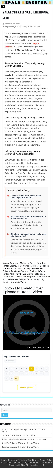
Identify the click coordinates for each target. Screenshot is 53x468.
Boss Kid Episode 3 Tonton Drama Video (20, 443)
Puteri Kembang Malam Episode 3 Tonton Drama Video (24, 430)
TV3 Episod (37, 26)
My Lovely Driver (25, 26)
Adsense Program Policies (26, 462)
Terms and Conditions (28, 460)
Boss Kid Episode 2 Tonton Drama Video (20, 447)
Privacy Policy (46, 460)
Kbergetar (30, 276)
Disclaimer (7, 462)
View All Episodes (26, 387)
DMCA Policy (46, 462)
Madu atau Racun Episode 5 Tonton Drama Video (24, 439)
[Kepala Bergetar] (26, 2)
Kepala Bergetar (11, 26)
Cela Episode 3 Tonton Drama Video (18, 435)
